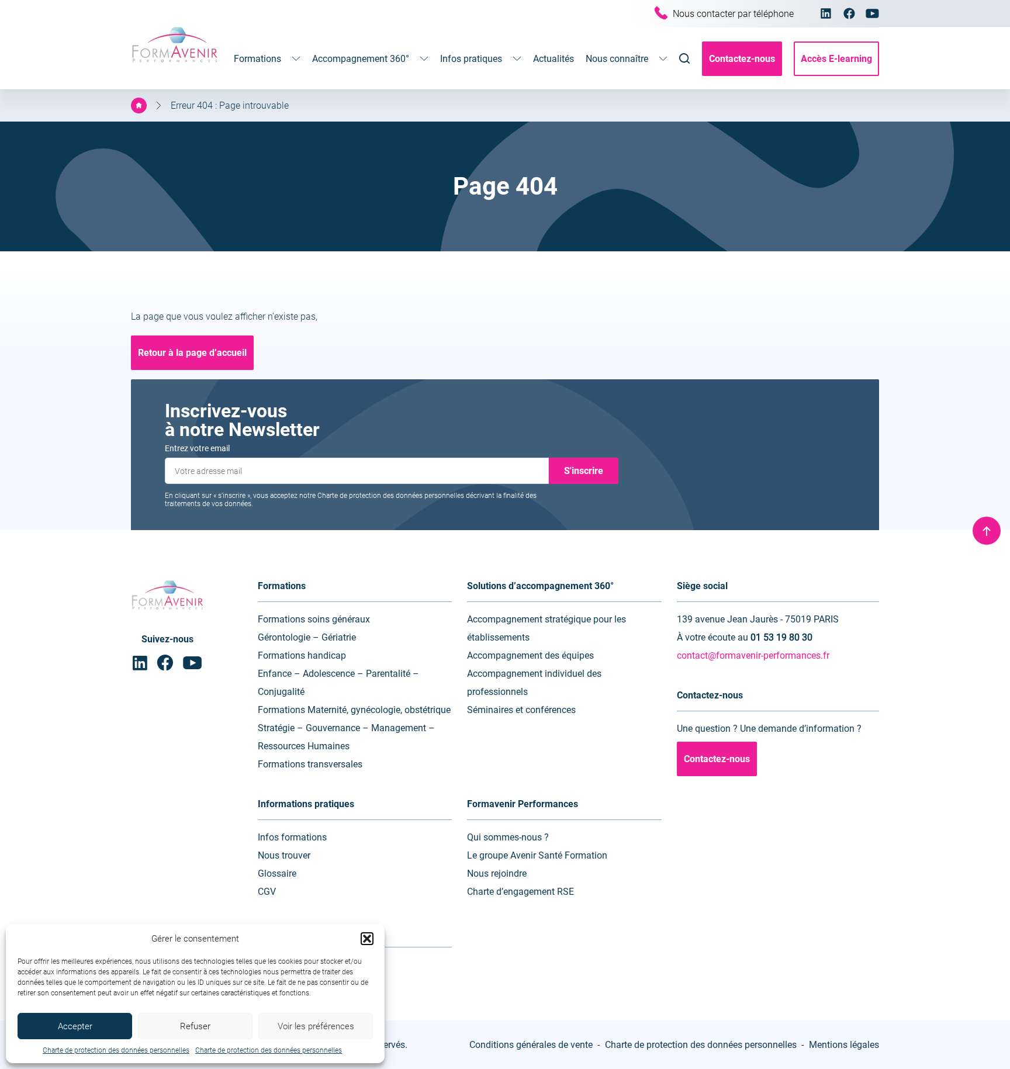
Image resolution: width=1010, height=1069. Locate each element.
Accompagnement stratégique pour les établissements (546, 628)
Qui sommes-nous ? (508, 837)
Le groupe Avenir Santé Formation (537, 855)
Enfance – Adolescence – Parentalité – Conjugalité (338, 682)
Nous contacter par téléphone (733, 14)
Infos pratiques (471, 58)
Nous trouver (284, 855)
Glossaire (277, 873)
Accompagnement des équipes (530, 655)
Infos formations (292, 837)
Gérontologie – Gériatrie (307, 637)
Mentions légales (844, 1044)
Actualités (553, 58)
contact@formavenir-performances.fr (753, 655)
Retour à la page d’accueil (192, 352)
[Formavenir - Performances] (175, 63)
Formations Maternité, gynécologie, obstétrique (354, 709)
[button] (367, 939)
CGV (267, 891)
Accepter (75, 1026)
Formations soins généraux (314, 619)
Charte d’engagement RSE (520, 891)
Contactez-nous (742, 58)
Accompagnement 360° (360, 58)
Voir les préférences (316, 1026)
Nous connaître (617, 58)
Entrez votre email (197, 448)
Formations (257, 58)
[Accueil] (139, 105)
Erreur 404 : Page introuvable (230, 105)
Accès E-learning (836, 58)
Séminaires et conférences (521, 709)
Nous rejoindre (497, 873)
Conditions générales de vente (531, 1044)
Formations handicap (302, 655)
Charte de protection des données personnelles (116, 1050)
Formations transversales (310, 764)
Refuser (195, 1026)
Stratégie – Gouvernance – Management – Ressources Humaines (346, 737)
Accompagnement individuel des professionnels (534, 682)
